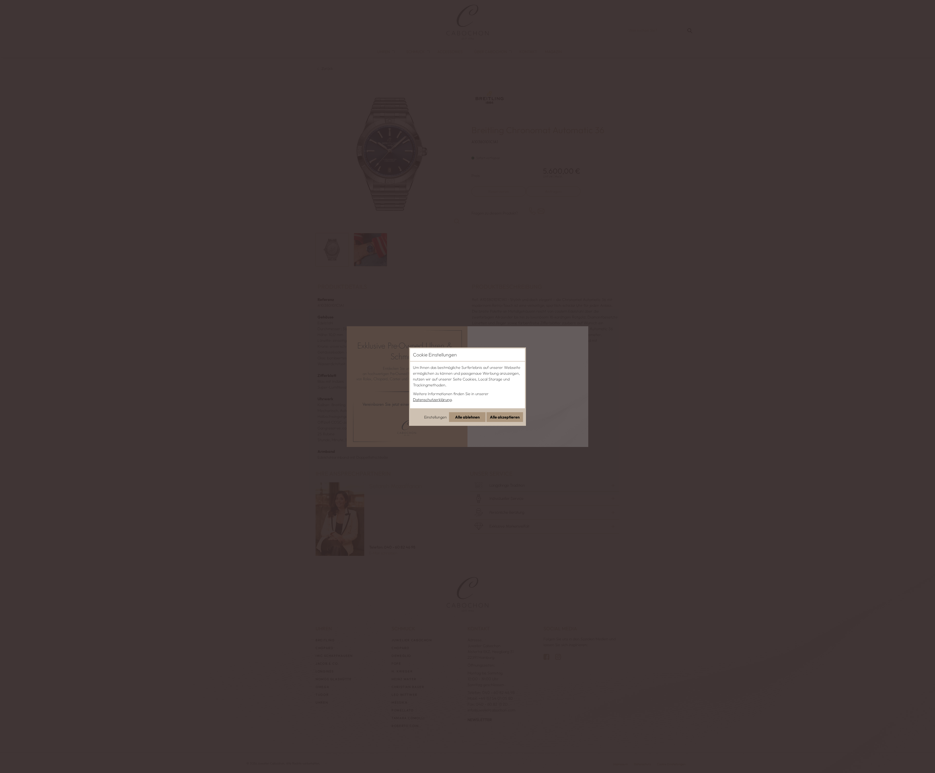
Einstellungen (435, 417)
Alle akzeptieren (505, 417)
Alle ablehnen (467, 417)
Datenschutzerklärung (432, 399)
